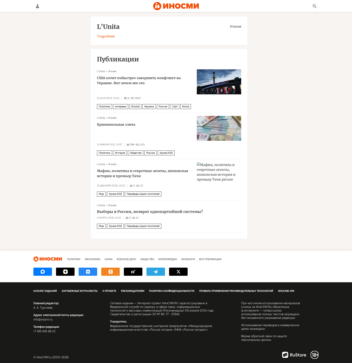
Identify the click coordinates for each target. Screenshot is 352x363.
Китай (185, 106)
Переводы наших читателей (143, 194)
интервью (120, 106)
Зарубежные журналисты (80, 291)
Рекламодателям (132, 291)
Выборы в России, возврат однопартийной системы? (150, 211)
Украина (149, 106)
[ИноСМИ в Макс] (42, 272)
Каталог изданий (45, 291)
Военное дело (126, 259)
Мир (101, 194)
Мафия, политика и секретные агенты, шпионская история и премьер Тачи (142, 173)
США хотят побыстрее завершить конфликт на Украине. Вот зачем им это (139, 80)
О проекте (109, 291)
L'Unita (101, 71)
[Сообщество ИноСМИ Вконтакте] (88, 272)
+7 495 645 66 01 (44, 331)
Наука (109, 259)
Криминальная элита (116, 124)
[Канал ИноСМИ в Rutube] (133, 272)
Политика (104, 106)
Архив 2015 (166, 153)
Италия (235, 26)
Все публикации (210, 259)
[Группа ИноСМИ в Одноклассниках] (110, 272)
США (174, 106)
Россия (163, 106)
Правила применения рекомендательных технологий (236, 291)
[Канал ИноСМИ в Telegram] (155, 272)
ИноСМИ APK (286, 291)
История (120, 153)
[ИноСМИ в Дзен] (65, 272)
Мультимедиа (167, 259)
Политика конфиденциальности (171, 291)
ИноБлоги (188, 259)
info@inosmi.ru (43, 319)
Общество (136, 153)
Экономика (92, 259)
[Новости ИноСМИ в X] (178, 272)
